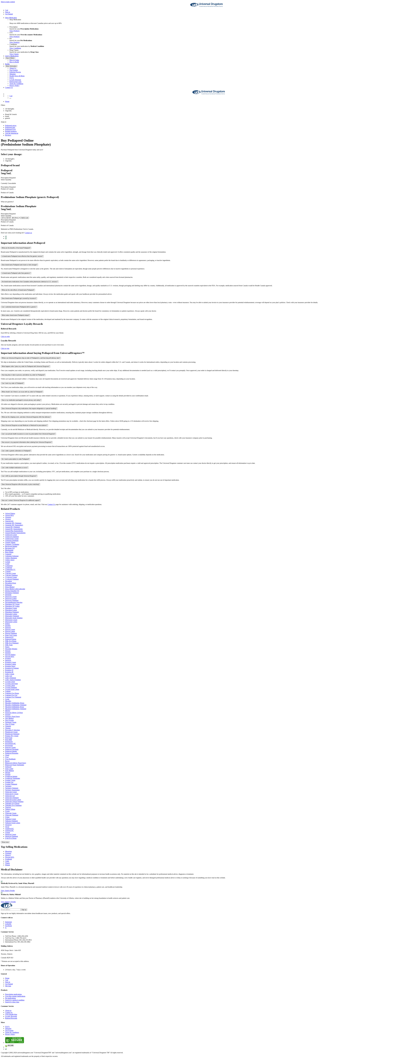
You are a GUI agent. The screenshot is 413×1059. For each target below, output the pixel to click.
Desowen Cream (11, 597)
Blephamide (9, 550)
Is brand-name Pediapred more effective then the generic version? (22, 256)
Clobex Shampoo (11, 558)
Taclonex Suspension (12, 790)
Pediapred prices (10, 125)
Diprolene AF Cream (12, 604)
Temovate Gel (10, 796)
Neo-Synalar (9, 720)
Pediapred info (10, 127)
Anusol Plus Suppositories (14, 531)
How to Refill (14, 62)
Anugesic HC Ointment (13, 523)
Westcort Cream (10, 834)
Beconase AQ (10, 548)
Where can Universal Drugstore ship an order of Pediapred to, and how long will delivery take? (31, 358)
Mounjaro (8, 851)
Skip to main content (8, 2)
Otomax (8, 728)
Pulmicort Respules (11, 753)
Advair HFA (9, 515)
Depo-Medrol (9, 587)
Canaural (8, 554)
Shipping (12, 74)
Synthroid (8, 859)
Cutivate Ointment (11, 575)
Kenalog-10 (9, 670)
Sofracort (8, 767)
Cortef (7, 564)
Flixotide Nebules (11, 649)
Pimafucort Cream (11, 732)
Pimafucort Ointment (12, 734)
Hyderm (8, 658)
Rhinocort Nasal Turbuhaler (14, 765)
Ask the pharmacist (11, 133)
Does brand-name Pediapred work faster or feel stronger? (19, 265)
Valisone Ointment (11, 821)
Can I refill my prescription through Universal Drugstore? (19, 476)
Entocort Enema (10, 639)
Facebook (8, 926)
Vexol (7, 827)
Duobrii (7, 626)
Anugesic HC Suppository (14, 525)
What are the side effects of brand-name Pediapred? (18, 290)
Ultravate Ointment (11, 815)
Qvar (7, 757)
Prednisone (9, 742)
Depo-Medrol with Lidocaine (15, 589)
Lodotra (8, 691)
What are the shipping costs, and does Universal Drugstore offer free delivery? (26, 417)
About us (8, 1010)
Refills (7, 64)
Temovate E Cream (11, 794)
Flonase (7, 651)
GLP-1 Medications (12, 56)
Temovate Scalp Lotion (13, 800)
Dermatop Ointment (12, 593)
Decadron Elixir (10, 583)
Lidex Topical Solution (13, 680)
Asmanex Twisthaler (12, 544)
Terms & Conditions (16, 84)
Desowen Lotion (11, 598)
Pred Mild (8, 740)
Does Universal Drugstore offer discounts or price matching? (20, 484)
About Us (12, 68)
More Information (11, 66)
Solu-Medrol (9, 771)
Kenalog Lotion (10, 664)
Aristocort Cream (11, 535)
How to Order (14, 60)
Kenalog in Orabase (12, 668)
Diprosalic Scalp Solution (13, 618)
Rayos (7, 761)
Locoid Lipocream (11, 684)
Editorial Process (15, 72)
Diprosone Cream (11, 620)
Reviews (8, 135)
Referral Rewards (15, 82)
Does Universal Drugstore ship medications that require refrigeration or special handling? (29, 408)
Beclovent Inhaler (11, 546)
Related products (11, 131)
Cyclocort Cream (11, 577)
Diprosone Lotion (11, 622)
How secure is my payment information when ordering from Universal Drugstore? (27, 442)
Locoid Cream (10, 682)
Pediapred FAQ (10, 129)
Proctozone (9, 745)
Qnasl (7, 755)
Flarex (7, 647)
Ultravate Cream (10, 813)
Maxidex (8, 701)
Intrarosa (8, 660)
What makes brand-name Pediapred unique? (15, 315)
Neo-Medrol (9, 718)
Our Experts (13, 70)
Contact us (28, 233)
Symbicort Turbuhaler (12, 778)
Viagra (7, 863)
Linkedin (8, 924)
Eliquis (7, 865)
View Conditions (15, 48)
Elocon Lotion (10, 631)
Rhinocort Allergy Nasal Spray (15, 763)
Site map (8, 986)
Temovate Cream (11, 792)
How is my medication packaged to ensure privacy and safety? (21, 400)
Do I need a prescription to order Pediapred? (15, 459)
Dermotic (8, 595)
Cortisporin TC (10, 569)
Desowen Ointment (11, 600)
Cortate (7, 562)
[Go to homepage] (206, 6)
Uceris (7, 811)
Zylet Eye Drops (10, 838)
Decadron (8, 581)
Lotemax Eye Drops (12, 693)
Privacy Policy (14, 85)
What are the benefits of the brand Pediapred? (16, 248)
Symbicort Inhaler (11, 776)
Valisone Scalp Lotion (12, 823)
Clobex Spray (10, 560)
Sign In (7, 982)
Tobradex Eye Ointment (13, 805)
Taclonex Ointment (11, 788)
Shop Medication (11, 18)
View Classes (14, 54)
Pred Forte (8, 738)
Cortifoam (8, 567)
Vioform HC (9, 830)
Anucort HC (9, 521)
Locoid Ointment (11, 687)
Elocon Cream (10, 629)
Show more (5, 842)
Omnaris (8, 726)
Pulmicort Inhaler (11, 751)
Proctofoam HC (10, 743)
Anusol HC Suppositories (14, 529)
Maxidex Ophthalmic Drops (14, 703)
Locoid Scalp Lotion (12, 689)
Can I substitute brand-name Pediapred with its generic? (19, 307)
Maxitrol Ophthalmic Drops (14, 707)
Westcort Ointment (11, 836)
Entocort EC (9, 637)
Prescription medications (13, 994)
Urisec (7, 817)
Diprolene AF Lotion (12, 606)
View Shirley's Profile (8, 902)
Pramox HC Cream (11, 736)
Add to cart (24, 218)
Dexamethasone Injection (13, 602)
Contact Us (9, 87)
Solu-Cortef (9, 769)
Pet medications (10, 998)
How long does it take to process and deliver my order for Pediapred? (23, 375)
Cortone (8, 571)
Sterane (7, 772)
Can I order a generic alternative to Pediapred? (16, 451)
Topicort (8, 807)
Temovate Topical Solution (14, 801)
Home (7, 101)
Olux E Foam (9, 724)
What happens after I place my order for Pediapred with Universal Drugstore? (25, 366)
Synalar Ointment (11, 784)
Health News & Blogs (17, 76)
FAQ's (11, 78)
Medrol (7, 711)
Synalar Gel (9, 782)
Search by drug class (12, 1002)
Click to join (5, 348)
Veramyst (8, 825)
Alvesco (8, 519)
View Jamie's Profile (8, 891)
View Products (14, 31)
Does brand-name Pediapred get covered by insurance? (19, 298)
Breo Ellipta (9, 552)
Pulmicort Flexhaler (11, 749)
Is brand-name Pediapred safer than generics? (16, 273)
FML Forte (9, 645)
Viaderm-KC (9, 829)
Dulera (7, 624)
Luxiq (7, 699)
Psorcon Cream (10, 747)
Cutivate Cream (10, 573)
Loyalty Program (15, 80)
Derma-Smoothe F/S (12, 591)
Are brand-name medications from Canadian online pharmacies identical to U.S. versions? (30, 281)
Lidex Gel (8, 676)
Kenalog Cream (10, 662)
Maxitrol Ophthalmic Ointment (15, 709)
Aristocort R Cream (11, 538)
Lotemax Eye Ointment (13, 697)
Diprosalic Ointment (12, 616)
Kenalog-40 (9, 672)
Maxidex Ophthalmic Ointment (15, 705)
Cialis (7, 861)
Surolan (7, 774)
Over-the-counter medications (15, 996)
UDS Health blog (11, 1014)
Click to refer (5, 336)
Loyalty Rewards (11, 1016)
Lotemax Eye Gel (11, 695)
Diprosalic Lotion (11, 614)
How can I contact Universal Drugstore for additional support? (21, 500)
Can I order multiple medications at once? (15, 467)
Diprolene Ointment (12, 612)
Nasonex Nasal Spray (12, 716)
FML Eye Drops (10, 641)
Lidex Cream (9, 674)
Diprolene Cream (11, 608)
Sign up (24, 909)
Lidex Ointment (10, 678)
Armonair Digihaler (11, 540)
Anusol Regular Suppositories (15, 533)
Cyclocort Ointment (12, 579)
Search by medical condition (14, 1000)
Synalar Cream (10, 780)
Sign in (7, 12)
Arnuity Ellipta (10, 542)
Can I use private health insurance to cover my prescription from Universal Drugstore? (28, 434)
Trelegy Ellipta (10, 809)
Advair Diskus (10, 513)
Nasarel (7, 714)
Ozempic (8, 853)
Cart (6, 980)
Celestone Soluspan (11, 556)
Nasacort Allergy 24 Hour (14, 713)
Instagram (8, 922)
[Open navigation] (10, 98)
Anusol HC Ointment (12, 527)
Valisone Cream (10, 819)
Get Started (9, 14)
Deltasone (8, 585)
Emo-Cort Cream (11, 635)
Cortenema (9, 566)
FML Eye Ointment (11, 643)
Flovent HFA (9, 656)
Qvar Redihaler (10, 759)
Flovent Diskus (10, 655)
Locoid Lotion (10, 685)
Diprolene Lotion (11, 610)
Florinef (8, 653)
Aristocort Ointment (12, 537)
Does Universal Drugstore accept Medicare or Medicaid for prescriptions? (24, 425)
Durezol (8, 627)
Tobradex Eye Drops (12, 803)
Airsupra (8, 517)
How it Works (10, 58)
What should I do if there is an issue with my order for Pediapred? (22, 392)
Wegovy (8, 855)
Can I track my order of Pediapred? (13, 383)
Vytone (7, 832)
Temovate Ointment (12, 798)
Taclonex (8, 786)
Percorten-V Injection (12, 730)
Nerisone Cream (10, 722)
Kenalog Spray (10, 666)
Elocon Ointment (11, 633)
